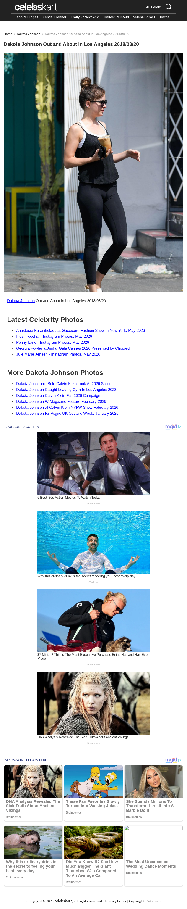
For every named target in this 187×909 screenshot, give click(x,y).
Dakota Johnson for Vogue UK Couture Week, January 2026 (67, 413)
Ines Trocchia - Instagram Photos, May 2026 (54, 336)
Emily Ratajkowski (85, 17)
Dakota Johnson (29, 34)
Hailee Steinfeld (116, 17)
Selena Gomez (144, 17)
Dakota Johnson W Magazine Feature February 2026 (61, 401)
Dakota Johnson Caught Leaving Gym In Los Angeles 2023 (66, 389)
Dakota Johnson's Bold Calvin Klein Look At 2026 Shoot (63, 384)
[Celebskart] (36, 6)
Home (8, 34)
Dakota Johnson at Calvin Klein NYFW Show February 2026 (67, 407)
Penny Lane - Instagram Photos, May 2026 (52, 342)
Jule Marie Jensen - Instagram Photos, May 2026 (58, 354)
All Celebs (154, 7)
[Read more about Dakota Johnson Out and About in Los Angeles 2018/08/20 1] (93, 172)
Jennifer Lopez (26, 17)
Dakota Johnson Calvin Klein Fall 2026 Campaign (58, 395)
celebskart (63, 901)
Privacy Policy (116, 901)
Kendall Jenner (54, 17)
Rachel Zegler (171, 17)
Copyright (137, 901)
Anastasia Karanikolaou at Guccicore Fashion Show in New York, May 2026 (80, 330)
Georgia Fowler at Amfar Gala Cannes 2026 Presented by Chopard (73, 348)
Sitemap (154, 901)
